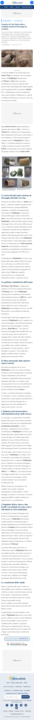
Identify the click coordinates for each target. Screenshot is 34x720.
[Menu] (2, 2)
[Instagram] (11, 705)
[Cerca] (32, 2)
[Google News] (25, 705)
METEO (25, 682)
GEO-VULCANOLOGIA (8, 686)
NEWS (8, 682)
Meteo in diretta (27, 7)
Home (5, 7)
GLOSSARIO (27, 690)
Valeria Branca (6, 44)
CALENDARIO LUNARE (17, 690)
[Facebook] (7, 705)
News (11, 7)
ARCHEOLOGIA (18, 20)
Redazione (11, 711)
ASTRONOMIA (18, 686)
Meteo (18, 7)
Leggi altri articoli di (18, 639)
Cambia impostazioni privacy (17, 714)
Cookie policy (28, 711)
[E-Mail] (16, 708)
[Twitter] (16, 705)
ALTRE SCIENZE (7, 20)
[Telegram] (21, 705)
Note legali (17, 711)
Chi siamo (5, 711)
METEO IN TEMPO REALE (17, 682)
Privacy (22, 711)
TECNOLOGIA (7, 690)
